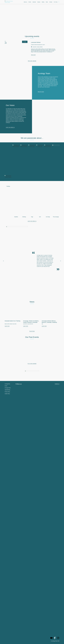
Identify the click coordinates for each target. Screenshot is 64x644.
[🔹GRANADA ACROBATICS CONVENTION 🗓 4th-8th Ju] (23, 472)
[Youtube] (51, 638)
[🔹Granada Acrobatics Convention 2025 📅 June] (40, 478)
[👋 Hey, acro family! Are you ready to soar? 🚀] (35, 477)
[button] (3, 260)
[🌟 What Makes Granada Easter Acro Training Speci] (18, 513)
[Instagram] (58, 638)
